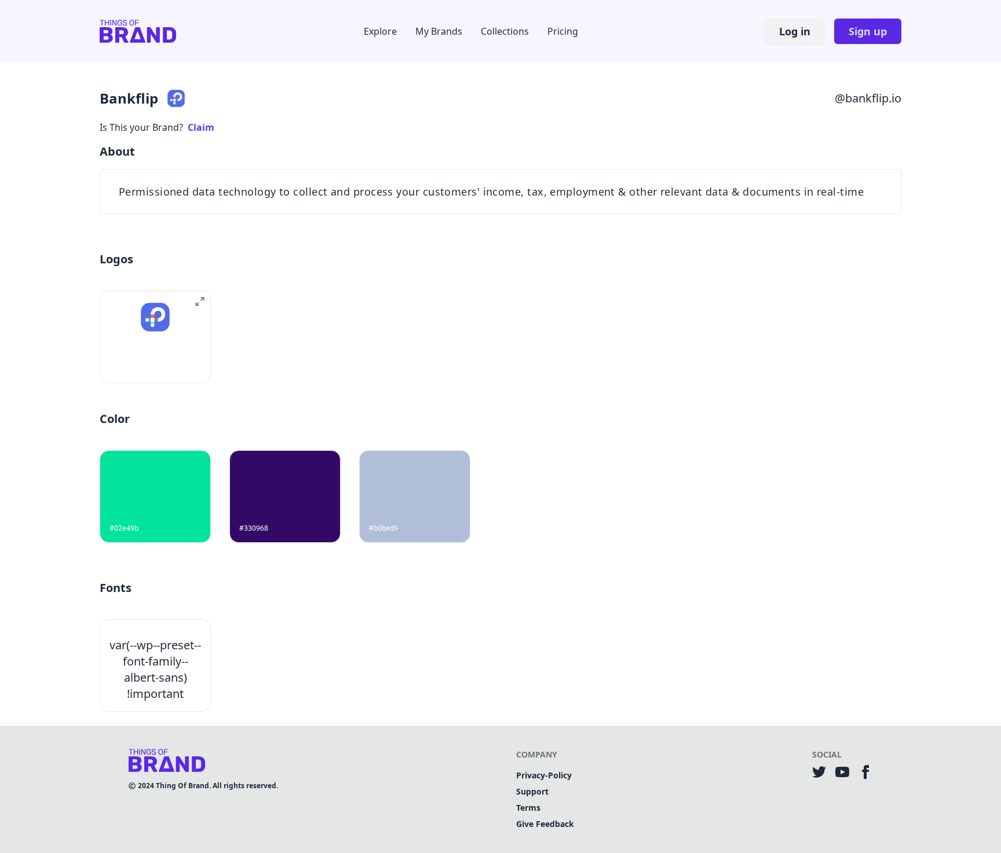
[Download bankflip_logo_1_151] (142, 363)
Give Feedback (545, 823)
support (532, 791)
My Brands (438, 31)
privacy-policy (544, 775)
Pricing (562, 31)
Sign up (868, 31)
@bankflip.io (868, 98)
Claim (201, 127)
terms (528, 807)
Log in (794, 31)
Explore (380, 31)
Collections (505, 31)
